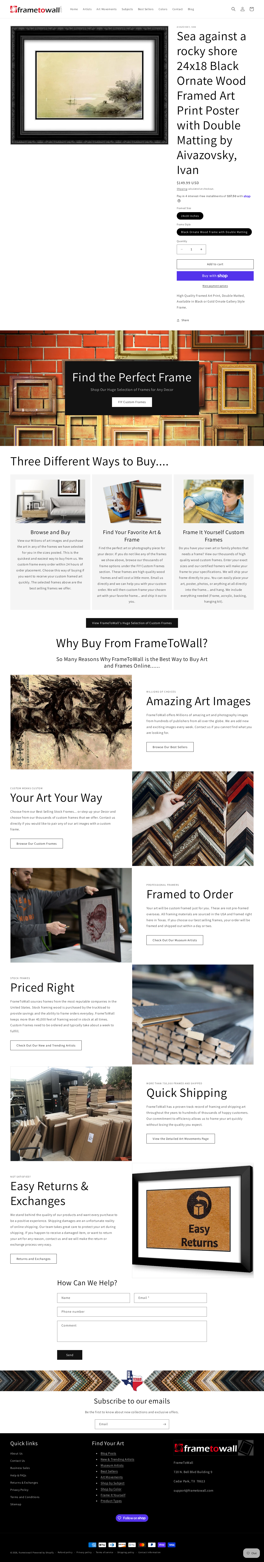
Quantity (182, 241)
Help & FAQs (18, 1475)
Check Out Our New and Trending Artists (45, 1045)
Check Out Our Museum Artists (175, 940)
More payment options (215, 285)
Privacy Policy (19, 1490)
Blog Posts (108, 1453)
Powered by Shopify (43, 1552)
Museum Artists (112, 1465)
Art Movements (112, 1477)
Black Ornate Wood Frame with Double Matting (214, 232)
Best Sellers (109, 1471)
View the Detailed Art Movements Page (181, 1139)
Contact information (149, 1552)
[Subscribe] (164, 1424)
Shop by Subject (113, 1483)
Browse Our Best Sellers (170, 747)
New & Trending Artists (117, 1459)
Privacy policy (84, 1552)
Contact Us (17, 1461)
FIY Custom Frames (132, 402)
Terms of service (104, 1552)
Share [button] (185, 320)
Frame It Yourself (113, 1495)
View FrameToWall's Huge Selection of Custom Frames (132, 623)
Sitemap (15, 1504)
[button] (233, 9)
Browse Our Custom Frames (36, 843)
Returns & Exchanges (24, 1482)
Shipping (182, 188)
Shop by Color (111, 1489)
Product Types (111, 1501)
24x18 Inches (190, 216)
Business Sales (20, 1468)
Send (69, 1355)
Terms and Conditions (25, 1497)
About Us (16, 1453)
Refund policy (65, 1552)
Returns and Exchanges (33, 1259)
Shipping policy (125, 1552)
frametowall (25, 1552)
